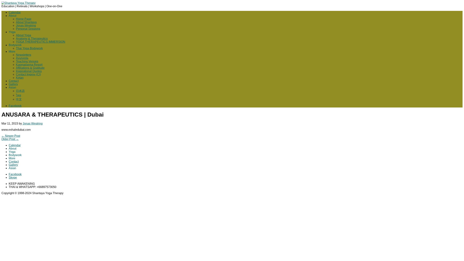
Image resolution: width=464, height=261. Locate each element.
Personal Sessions (28, 28)
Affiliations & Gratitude (30, 67)
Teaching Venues (27, 61)
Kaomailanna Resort (29, 64)
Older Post (10, 139)
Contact (14, 80)
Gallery (13, 84)
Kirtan (20, 77)
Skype (13, 177)
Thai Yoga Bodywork (29, 48)
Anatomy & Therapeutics (32, 38)
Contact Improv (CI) (28, 74)
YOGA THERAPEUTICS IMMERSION (40, 41)
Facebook (15, 105)
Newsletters (23, 54)
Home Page (23, 18)
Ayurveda (22, 58)
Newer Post (10, 135)
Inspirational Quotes (29, 71)
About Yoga (23, 35)
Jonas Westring (26, 25)
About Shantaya (26, 22)
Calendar (15, 12)
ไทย (18, 95)
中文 (19, 99)
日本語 (20, 90)
